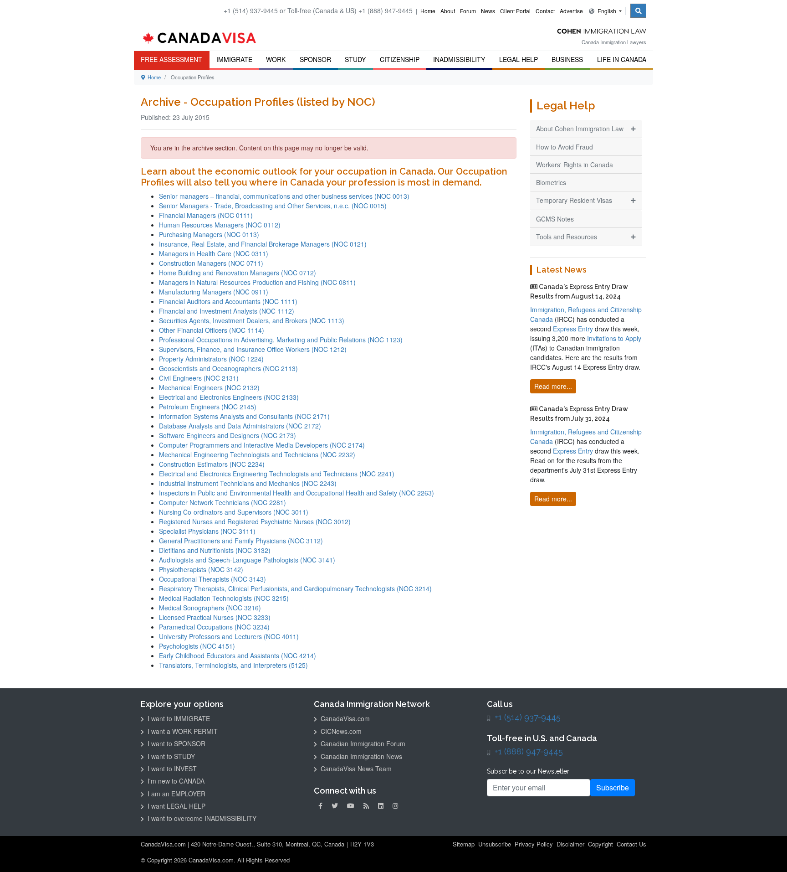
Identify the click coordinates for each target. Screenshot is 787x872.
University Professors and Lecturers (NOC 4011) (229, 636)
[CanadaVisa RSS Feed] (366, 806)
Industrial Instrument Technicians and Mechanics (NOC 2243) (248, 483)
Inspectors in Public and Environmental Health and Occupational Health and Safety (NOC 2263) (296, 492)
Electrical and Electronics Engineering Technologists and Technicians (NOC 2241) (276, 473)
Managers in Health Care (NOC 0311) (213, 253)
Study (355, 59)
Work (276, 59)
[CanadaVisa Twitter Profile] (335, 806)
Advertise (571, 11)
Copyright (600, 844)
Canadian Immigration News (360, 756)
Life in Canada (621, 59)
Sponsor (315, 59)
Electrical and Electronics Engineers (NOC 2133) (229, 397)
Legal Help (518, 59)
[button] (766, 852)
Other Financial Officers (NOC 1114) (211, 330)
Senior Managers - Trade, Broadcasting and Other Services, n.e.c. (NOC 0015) (273, 205)
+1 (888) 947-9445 (529, 751)
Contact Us (631, 844)
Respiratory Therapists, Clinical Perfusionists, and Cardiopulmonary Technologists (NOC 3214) (295, 588)
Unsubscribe (494, 844)
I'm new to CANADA (175, 780)
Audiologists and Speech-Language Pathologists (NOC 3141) (247, 559)
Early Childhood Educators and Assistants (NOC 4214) (237, 655)
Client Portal (515, 11)
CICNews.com (340, 731)
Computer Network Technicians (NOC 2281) (222, 502)
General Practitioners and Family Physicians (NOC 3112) (241, 540)
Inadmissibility (459, 59)
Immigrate (234, 59)
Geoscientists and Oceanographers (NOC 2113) (228, 368)
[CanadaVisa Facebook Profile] (320, 806)
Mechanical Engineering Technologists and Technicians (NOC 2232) (257, 454)
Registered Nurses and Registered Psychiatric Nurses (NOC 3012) (255, 521)
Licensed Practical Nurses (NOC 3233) (215, 617)
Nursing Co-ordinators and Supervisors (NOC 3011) (233, 511)
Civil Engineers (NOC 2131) (199, 377)
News (488, 11)
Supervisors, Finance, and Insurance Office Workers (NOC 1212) (253, 349)
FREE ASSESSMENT (171, 59)
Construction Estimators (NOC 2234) (212, 464)
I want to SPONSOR (175, 743)
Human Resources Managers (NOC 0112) (220, 224)
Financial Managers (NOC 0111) (206, 215)
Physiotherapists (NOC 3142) (201, 569)
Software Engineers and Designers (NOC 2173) (227, 435)
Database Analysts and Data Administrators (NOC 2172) (240, 425)
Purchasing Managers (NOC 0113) (209, 234)
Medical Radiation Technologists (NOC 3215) (224, 598)
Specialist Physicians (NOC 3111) (207, 531)
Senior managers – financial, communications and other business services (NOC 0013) (284, 196)
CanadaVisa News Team (355, 768)
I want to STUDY (170, 756)
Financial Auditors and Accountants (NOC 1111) (228, 301)
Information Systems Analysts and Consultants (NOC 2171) (244, 416)
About (447, 11)
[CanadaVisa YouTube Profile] (350, 806)
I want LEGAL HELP (175, 805)
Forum (468, 11)
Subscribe (612, 787)
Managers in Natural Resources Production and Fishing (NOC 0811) (257, 282)
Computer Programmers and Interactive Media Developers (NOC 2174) (262, 444)
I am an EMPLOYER (175, 793)
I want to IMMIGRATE (178, 718)
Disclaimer (570, 844)
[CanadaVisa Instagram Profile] (395, 806)
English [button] (607, 11)
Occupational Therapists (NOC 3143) (212, 578)
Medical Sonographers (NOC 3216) (210, 607)
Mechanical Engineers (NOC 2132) (209, 387)
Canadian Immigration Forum (362, 743)
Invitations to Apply (614, 338)
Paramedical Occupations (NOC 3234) (214, 626)
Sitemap (464, 844)
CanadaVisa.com (344, 718)
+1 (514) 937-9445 (528, 717)
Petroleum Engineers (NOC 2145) (207, 406)
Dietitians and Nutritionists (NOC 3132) (215, 550)
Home (427, 11)
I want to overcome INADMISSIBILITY (201, 818)
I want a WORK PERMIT (182, 731)
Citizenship (399, 59)
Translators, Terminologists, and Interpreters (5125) (233, 665)
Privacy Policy (534, 844)
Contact (545, 11)
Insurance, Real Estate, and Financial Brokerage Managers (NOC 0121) (263, 243)
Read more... (553, 386)
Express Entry (573, 328)
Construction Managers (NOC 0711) (211, 263)
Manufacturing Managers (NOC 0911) (213, 291)
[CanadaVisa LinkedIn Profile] (380, 806)
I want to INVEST (171, 768)
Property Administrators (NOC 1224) (211, 358)
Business (567, 59)
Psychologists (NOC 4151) (197, 645)
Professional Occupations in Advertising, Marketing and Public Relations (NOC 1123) (281, 339)
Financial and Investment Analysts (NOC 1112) (226, 310)
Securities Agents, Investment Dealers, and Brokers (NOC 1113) (251, 320)
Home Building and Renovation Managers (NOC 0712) (237, 272)
